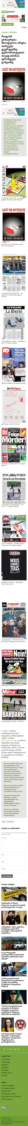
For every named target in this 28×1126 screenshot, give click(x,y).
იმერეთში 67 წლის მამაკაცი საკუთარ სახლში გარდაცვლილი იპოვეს (13, 905)
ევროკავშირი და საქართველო (11, 1096)
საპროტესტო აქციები (8, 1088)
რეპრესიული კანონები (8, 1093)
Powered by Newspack (7, 1120)
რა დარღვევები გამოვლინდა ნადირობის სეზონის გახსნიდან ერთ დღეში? (12, 955)
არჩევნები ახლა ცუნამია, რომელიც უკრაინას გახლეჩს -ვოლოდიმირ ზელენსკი (12, 930)
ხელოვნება (5, 1070)
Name (2, 854)
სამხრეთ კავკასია (7, 1073)
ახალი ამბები (9, 32)
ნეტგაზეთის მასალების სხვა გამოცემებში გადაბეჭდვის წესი (13, 1122)
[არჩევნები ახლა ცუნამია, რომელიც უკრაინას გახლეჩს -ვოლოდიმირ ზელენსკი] (14, 917)
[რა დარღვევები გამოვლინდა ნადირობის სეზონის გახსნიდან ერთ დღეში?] (14, 943)
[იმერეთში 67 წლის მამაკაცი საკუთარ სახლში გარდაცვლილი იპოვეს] (14, 894)
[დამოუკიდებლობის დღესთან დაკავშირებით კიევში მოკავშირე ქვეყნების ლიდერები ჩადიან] (14, 969)
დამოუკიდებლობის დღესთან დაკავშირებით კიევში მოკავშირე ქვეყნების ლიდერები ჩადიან (12, 982)
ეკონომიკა (4, 1064)
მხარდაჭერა (7, 24)
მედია (3, 821)
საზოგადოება (5, 1062)
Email (2, 861)
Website (3, 868)
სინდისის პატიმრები (7, 1085)
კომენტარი (4, 1067)
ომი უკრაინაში (6, 1091)
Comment (4, 838)
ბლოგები (4, 1075)
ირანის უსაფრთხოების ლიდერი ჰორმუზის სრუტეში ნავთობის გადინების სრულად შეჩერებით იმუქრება (11, 1010)
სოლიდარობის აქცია (9, 740)
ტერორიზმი (10, 821)
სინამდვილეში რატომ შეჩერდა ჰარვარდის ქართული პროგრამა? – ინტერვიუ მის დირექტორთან (11, 1038)
